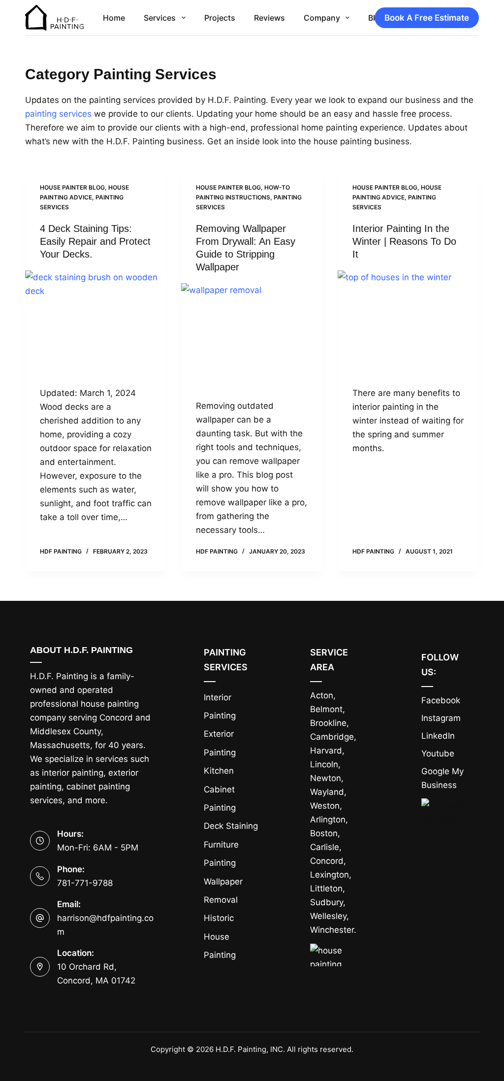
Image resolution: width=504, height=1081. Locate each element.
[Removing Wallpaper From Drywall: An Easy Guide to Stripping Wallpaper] (251, 336)
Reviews (269, 18)
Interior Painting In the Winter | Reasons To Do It (404, 241)
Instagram (441, 718)
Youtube (437, 753)
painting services (58, 114)
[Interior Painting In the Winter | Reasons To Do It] (408, 323)
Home (114, 18)
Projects (219, 18)
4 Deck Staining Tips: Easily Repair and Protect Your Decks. (95, 241)
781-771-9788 (85, 883)
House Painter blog (72, 187)
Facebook (440, 700)
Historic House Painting (220, 936)
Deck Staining (231, 826)
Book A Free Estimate (426, 18)
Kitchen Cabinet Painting (220, 789)
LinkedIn (438, 736)
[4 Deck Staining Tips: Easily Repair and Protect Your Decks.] (95, 323)
